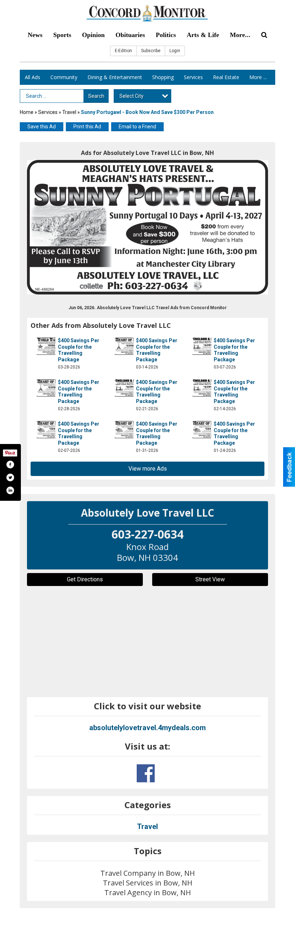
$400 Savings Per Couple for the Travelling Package (78, 350)
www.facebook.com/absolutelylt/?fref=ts (146, 773)
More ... (258, 77)
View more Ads (147, 468)
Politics (166, 34)
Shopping (163, 77)
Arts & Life (203, 34)
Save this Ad (41, 126)
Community (63, 77)
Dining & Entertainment (114, 77)
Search (96, 96)
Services (193, 77)
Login (174, 50)
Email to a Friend (137, 126)
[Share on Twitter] (10, 477)
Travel (69, 112)
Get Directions (85, 579)
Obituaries (130, 34)
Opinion (93, 34)
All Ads (32, 77)
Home (26, 112)
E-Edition (123, 50)
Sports (62, 34)
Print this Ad (87, 126)
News (35, 34)
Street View (210, 579)
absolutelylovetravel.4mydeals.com (147, 727)
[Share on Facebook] (10, 464)
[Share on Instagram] (10, 490)
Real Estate (226, 77)
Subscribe (150, 50)
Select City (131, 96)
